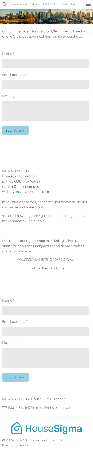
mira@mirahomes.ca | (53, 407)
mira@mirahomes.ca (22, 186)
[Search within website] (5, 4)
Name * (8, 53)
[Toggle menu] (88, 4)
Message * (10, 96)
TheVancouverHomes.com (27, 191)
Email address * (14, 74)
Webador (25, 445)
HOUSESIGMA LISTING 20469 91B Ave (46, 259)
